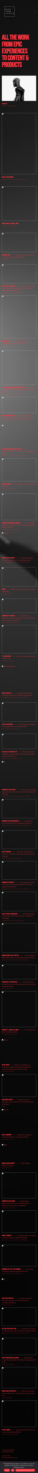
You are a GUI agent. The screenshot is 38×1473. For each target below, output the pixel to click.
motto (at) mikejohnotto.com (10, 1458)
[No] (36, 1467)
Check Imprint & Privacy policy (25, 1470)
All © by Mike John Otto (8, 1452)
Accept (7, 1470)
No (13, 1470)
